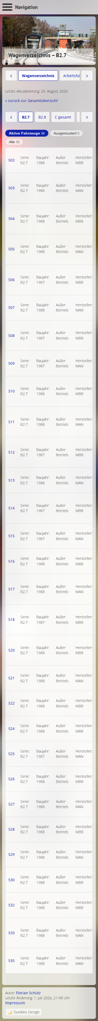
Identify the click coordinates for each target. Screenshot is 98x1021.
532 (11, 904)
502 (11, 160)
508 (11, 335)
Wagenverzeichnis (38, 75)
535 (11, 960)
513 (11, 480)
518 (11, 619)
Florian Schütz (28, 992)
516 (11, 561)
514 (11, 508)
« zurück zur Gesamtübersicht (31, 100)
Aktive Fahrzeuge (27, 133)
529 (11, 854)
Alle (14, 142)
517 (11, 589)
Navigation (26, 7)
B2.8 (42, 117)
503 (11, 187)
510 (11, 391)
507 (11, 307)
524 (11, 728)
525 (11, 753)
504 (11, 218)
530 (11, 879)
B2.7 (26, 117)
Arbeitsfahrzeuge (78, 75)
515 (11, 535)
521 (11, 677)
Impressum (15, 1002)
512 (11, 452)
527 (11, 804)
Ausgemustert (66, 133)
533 (11, 932)
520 (11, 650)
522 (11, 703)
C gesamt (63, 117)
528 (11, 829)
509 (11, 363)
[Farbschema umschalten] (23, 1012)
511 (11, 421)
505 (11, 248)
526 (11, 778)
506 (11, 279)
